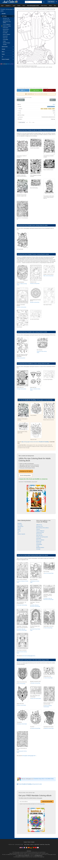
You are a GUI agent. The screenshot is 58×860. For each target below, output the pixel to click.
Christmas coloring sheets (34, 283)
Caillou (54, 104)
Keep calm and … (39, 535)
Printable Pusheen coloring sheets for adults (38, 254)
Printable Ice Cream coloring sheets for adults (38, 363)
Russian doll (38, 541)
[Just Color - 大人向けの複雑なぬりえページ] (38, 847)
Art (18, 532)
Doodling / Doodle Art (51, 106)
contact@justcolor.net (38, 855)
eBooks (50, 5)
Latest (14, 5)
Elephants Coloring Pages (49, 728)
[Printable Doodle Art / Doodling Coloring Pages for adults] (17, 784)
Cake (42, 108)
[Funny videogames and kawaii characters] (35, 173)
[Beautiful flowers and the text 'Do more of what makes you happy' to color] (22, 746)
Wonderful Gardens (40, 547)
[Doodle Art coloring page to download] (23, 417)
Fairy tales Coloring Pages (22, 605)
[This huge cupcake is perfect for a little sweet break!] (36, 437)
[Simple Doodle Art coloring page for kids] (23, 429)
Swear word (38, 542)
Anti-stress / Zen (39, 526)
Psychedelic (38, 538)
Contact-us (32, 844)
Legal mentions (36, 844)
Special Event (20, 526)
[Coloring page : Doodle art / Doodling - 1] (22, 154)
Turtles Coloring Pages (48, 677)
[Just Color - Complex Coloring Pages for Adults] (21, 847)
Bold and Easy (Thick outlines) (42, 527)
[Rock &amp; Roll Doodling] (35, 186)
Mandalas (20, 523)
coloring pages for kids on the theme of (35, 441)
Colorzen (38, 529)
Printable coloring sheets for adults (30, 784)
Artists (24, 5)
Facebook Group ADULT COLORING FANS (44, 778)
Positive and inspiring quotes (42, 536)
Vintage (4, 41)
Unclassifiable (39, 544)
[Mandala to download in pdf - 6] (35, 679)
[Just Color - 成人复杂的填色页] (35, 847)
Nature (19, 529)
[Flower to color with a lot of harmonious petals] (49, 701)
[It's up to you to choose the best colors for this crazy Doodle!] (36, 413)
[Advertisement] (36, 77)
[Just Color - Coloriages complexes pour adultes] (24, 847)
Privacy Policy (42, 803)
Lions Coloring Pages (21, 683)
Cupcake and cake (40, 532)
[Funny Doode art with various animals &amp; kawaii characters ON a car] (49, 194)
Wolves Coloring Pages (22, 705)
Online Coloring (44, 5)
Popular (18, 5)
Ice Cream (45, 108)
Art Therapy (20, 524)
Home (2, 5)
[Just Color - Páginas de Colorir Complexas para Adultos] (33, 847)
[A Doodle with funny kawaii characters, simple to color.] (22, 193)
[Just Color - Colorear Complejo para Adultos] (29, 847)
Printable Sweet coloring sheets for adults (37, 225)
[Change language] (56, 2)
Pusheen (49, 108)
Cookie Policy (42, 844)
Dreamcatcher (39, 533)
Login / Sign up (51, 1)
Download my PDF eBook (26, 471)
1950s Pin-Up (39, 524)
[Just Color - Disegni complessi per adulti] (26, 847)
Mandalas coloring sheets (34, 302)
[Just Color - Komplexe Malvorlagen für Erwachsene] (31, 847)
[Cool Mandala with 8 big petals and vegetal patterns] (22, 720)
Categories (8, 5)
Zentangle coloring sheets (21, 388)
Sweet (53, 108)
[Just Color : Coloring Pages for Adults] (10, 1)
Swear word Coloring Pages (36, 698)
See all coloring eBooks (25, 475)
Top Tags (27, 844)
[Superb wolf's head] (22, 701)
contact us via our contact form (23, 855)
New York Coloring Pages (48, 573)
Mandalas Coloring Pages (22, 723)
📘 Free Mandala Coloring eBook (7, 63)
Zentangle (5, 44)
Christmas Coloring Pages (35, 728)
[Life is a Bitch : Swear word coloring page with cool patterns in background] (35, 693)
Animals (19, 527)
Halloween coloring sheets (21, 307)
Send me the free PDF (47, 801)
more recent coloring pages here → (29, 655)
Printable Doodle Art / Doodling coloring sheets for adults (41, 130)
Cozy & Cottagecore (40, 530)
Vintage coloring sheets (21, 357)
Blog (55, 5)
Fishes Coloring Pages (48, 627)
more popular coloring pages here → (29, 755)
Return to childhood (40, 539)
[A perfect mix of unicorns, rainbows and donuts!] (49, 418)
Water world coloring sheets (48, 275)
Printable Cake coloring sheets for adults (37, 332)
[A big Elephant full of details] (49, 725)
